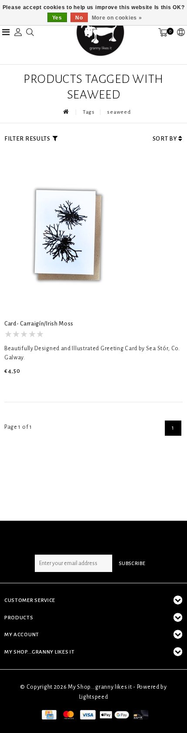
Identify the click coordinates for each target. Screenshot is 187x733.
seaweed (118, 112)
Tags (89, 112)
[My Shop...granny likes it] (99, 32)
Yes (57, 18)
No (79, 18)
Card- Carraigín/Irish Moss (38, 324)
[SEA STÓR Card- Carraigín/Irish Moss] (69, 236)
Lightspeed (93, 697)
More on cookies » (117, 18)
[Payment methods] (48, 714)
